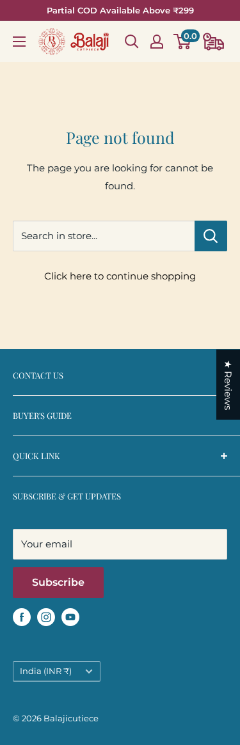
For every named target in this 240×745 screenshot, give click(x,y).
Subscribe (58, 582)
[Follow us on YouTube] (70, 617)
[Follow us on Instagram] (46, 617)
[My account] (156, 42)
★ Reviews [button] (228, 384)
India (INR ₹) (46, 671)
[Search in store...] (211, 236)
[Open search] (132, 42)
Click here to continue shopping (120, 276)
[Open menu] (19, 41)
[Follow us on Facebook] (22, 617)
